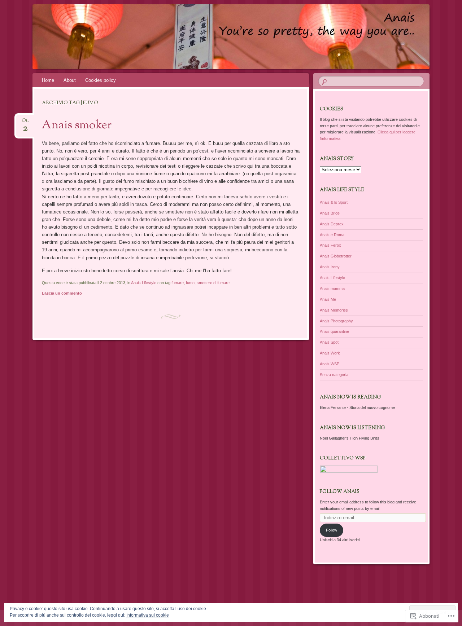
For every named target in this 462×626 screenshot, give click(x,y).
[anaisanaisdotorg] (217, 36)
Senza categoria (334, 374)
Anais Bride (330, 213)
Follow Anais (339, 492)
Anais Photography (336, 321)
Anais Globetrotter (336, 256)
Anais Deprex (332, 224)
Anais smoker (77, 125)
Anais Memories (334, 310)
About (70, 80)
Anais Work (330, 353)
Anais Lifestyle (143, 283)
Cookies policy (100, 80)
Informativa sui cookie (147, 615)
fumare (177, 283)
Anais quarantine (334, 331)
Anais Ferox (330, 245)
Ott (25, 123)
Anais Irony (330, 267)
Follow (331, 530)
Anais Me (328, 299)
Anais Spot (329, 342)
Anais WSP (329, 364)
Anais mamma (332, 288)
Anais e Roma (332, 235)
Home (48, 80)
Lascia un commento (62, 293)
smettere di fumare (213, 283)
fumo (190, 283)
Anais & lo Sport (334, 202)
